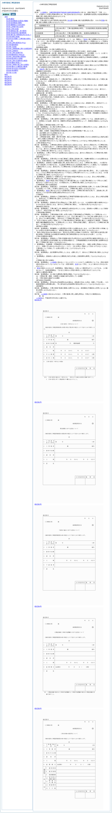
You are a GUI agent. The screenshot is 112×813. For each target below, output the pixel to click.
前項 (85, 39)
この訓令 (39, 298)
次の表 (70, 20)
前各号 (42, 69)
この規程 (43, 12)
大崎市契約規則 (64, 12)
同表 (102, 20)
